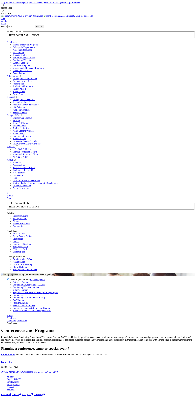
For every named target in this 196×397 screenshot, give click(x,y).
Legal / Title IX (14, 379)
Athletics (11, 146)
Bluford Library (20, 267)
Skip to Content (36, 2)
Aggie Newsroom (21, 188)
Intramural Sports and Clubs (25, 154)
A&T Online (18, 52)
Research (11, 97)
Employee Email (20, 246)
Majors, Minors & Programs (25, 44)
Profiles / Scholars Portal (24, 57)
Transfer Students (20, 55)
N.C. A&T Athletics (22, 149)
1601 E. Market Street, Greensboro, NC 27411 (22, 372)
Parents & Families (21, 223)
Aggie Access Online (22, 236)
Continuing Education (23, 60)
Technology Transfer (22, 102)
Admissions (12, 76)
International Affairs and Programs (28, 68)
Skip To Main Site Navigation (14, 2)
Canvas (16, 241)
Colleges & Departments (24, 47)
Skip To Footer (73, 2)
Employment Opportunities (25, 269)
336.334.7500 (51, 372)
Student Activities (21, 128)
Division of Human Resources (26, 180)
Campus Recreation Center (25, 152)
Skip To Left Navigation (55, 2)
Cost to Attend (19, 89)
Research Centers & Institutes (26, 104)
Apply (4, 21)
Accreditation (19, 73)
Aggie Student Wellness (23, 131)
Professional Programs (23, 86)
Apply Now (18, 94)
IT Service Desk (20, 249)
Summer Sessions (21, 63)
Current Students (20, 216)
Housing (16, 120)
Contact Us (12, 387)
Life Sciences (19, 107)
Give (3, 23)
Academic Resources (22, 50)
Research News (20, 112)
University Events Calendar (25, 141)
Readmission (18, 83)
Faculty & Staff (20, 218)
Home (9, 315)
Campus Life (13, 115)
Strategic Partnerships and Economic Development (36, 183)
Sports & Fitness (20, 123)
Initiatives (17, 162)
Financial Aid (19, 91)
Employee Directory (22, 244)
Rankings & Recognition (24, 170)
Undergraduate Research (24, 99)
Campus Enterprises (22, 136)
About (10, 160)
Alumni (16, 221)
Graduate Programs (21, 65)
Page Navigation (37, 279)
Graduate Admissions (22, 81)
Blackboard (18, 239)
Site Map (11, 389)
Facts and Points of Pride (24, 167)
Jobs (15, 178)
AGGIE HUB (19, 233)
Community (18, 226)
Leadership (18, 175)
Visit (3, 18)
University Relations (22, 185)
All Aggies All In (20, 157)
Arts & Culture (19, 125)
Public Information (21, 110)
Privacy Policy (13, 384)
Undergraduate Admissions (25, 78)
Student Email (19, 252)
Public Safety (19, 133)
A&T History (19, 172)
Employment (13, 382)
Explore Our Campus (22, 118)
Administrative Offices (23, 259)
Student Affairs (19, 138)
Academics (12, 42)
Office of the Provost (22, 70)
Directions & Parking (22, 264)
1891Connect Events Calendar (26, 143)
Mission (10, 376)
